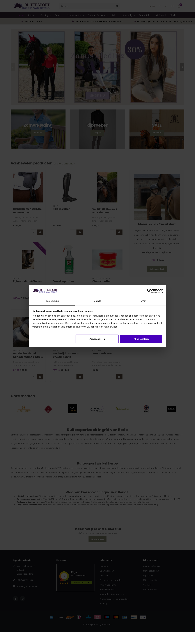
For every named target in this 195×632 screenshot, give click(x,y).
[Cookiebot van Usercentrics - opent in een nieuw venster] (149, 291)
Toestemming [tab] (51, 301)
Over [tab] (143, 301)
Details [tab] (97, 301)
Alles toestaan (141, 339)
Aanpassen (95, 339)
